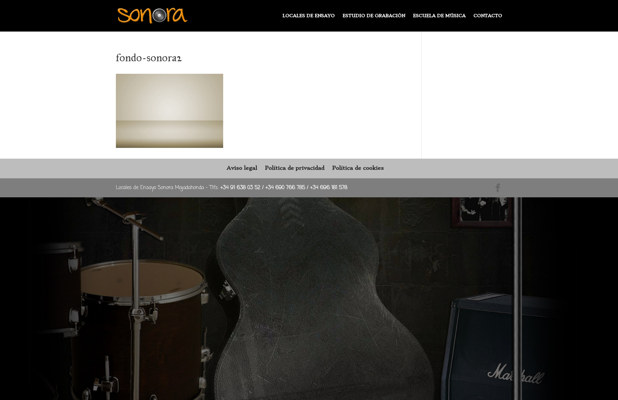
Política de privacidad (294, 168)
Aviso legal (242, 168)
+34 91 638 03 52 (241, 188)
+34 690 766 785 (286, 188)
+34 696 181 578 (328, 188)
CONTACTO (488, 15)
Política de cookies (358, 168)
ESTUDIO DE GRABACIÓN (374, 15)
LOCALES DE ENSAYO (309, 15)
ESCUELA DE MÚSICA (439, 15)
